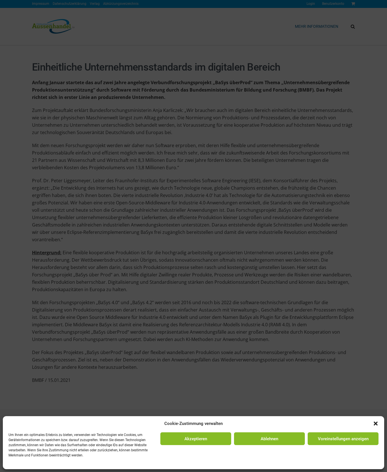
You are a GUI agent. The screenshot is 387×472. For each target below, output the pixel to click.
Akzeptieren (195, 438)
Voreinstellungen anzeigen (343, 438)
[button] (376, 423)
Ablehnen (269, 438)
